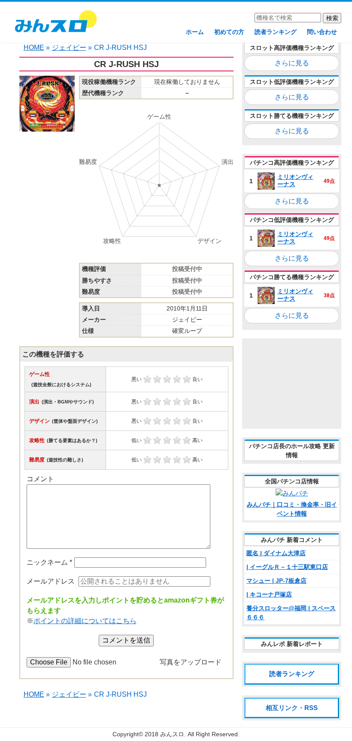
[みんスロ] (55, 25)
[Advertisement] (291, 384)
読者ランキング (276, 31)
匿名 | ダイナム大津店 (276, 553)
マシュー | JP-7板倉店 (276, 580)
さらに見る (292, 63)
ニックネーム (49, 562)
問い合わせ (322, 31)
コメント (40, 479)
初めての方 (229, 31)
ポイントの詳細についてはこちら (85, 620)
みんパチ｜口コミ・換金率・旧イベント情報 (292, 509)
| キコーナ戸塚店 (269, 594)
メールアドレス (51, 581)
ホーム (195, 31)
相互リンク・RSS (292, 707)
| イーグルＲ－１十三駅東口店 (287, 566)
